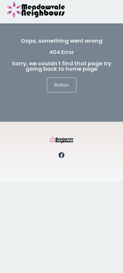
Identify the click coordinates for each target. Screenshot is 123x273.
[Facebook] (61, 155)
